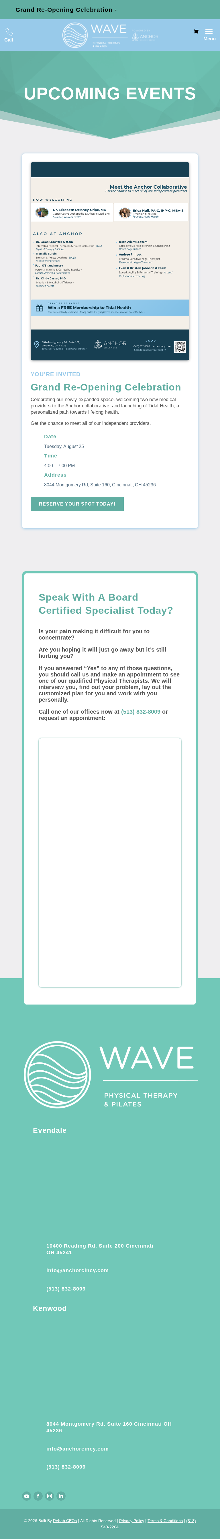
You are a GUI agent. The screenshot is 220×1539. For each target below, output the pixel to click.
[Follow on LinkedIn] (61, 1496)
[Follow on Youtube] (26, 1496)
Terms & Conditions (165, 1520)
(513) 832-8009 (140, 712)
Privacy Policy (131, 1520)
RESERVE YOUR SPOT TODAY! (77, 504)
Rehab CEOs (65, 1520)
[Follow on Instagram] (49, 1496)
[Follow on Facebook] (38, 1496)
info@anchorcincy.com (77, 1270)
